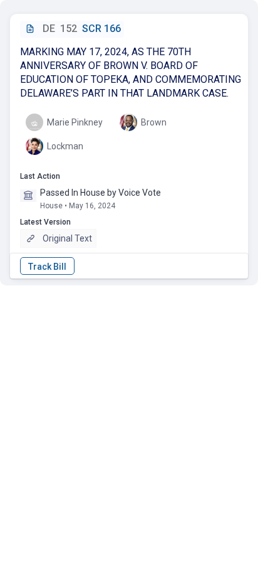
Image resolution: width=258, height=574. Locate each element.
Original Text (67, 238)
